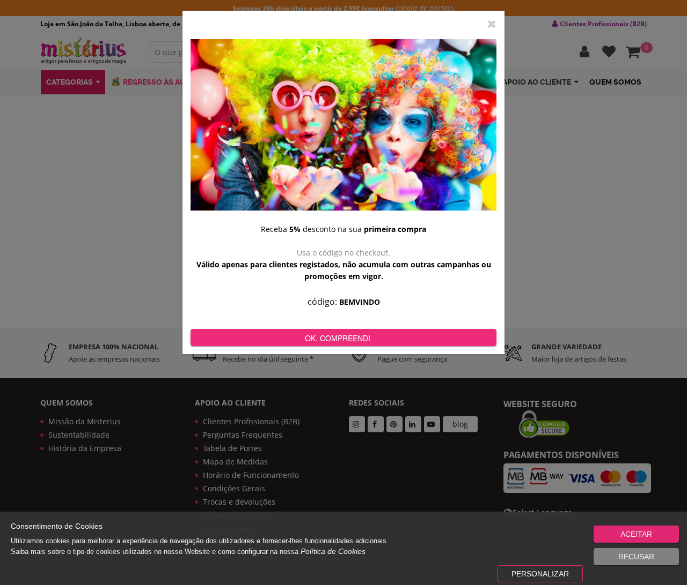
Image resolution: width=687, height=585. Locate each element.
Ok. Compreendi (337, 338)
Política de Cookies (333, 551)
